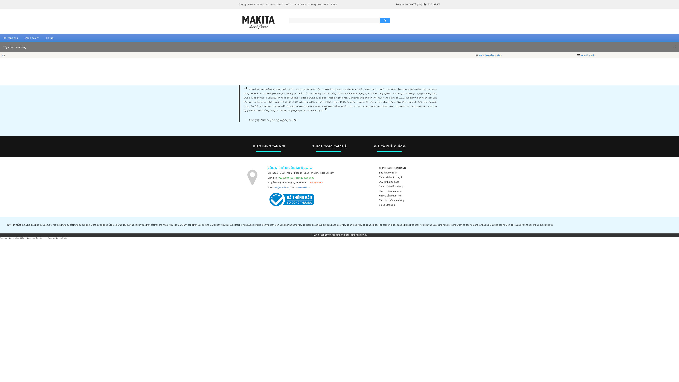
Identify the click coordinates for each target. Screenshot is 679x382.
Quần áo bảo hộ (464, 225)
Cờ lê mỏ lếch (54, 225)
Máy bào (141, 225)
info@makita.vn (281, 187)
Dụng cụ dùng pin (81, 225)
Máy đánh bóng (185, 225)
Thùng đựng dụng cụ (543, 225)
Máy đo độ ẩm (365, 225)
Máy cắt (150, 225)
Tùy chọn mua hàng (14, 47)
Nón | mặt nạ (426, 225)
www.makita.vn (303, 187)
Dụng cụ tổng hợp (99, 225)
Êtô (110, 225)
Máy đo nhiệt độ (349, 225)
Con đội (509, 225)
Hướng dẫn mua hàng (390, 191)
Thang (453, 225)
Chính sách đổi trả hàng (391, 186)
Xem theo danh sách (490, 55)
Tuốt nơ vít (132, 225)
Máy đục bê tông (201, 225)
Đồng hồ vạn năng (288, 225)
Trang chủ (12, 37)
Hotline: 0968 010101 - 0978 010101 (265, 4)
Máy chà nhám (161, 225)
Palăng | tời (519, 225)
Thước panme (397, 225)
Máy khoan (215, 225)
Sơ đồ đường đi (387, 205)
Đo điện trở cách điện (268, 225)
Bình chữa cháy (411, 225)
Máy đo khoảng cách (308, 225)
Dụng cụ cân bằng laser (329, 225)
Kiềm (114, 225)
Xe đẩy (529, 225)
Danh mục (31, 37)
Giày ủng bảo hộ (497, 225)
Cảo (45, 225)
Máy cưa (173, 225)
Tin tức (49, 37)
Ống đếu (122, 225)
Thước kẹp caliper (381, 225)
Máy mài (225, 225)
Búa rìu (38, 225)
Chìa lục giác (28, 225)
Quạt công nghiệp (441, 225)
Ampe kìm (253, 225)
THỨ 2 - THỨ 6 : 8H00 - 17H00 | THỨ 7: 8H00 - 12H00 (311, 4)
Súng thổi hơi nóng (239, 225)
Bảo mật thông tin (388, 172)
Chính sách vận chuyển (391, 177)
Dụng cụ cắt (67, 225)
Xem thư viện (588, 55)
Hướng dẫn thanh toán (390, 195)
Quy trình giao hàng (389, 182)
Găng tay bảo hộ (481, 225)
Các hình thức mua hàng (391, 200)
